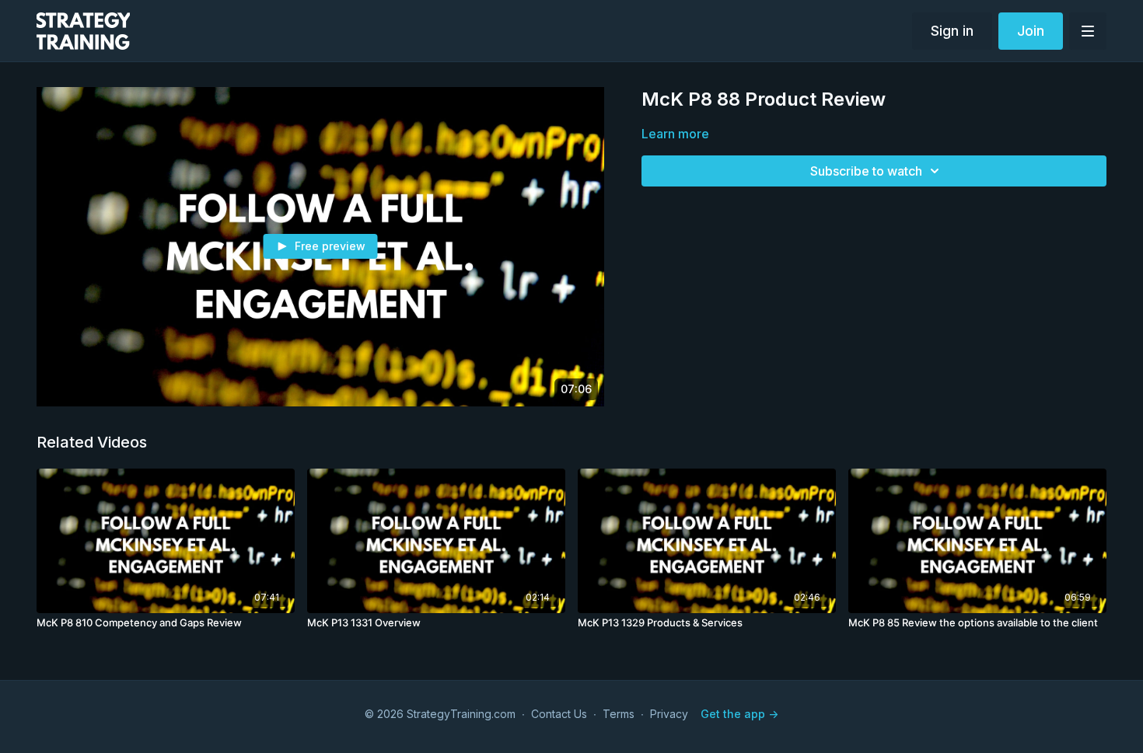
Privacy (669, 713)
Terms (618, 713)
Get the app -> (739, 713)
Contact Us (559, 713)
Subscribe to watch (866, 171)
